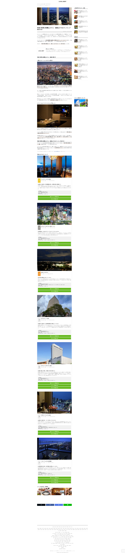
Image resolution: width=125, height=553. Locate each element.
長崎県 (83, 529)
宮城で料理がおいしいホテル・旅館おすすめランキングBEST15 (83, 22)
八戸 (57, 533)
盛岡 (60, 533)
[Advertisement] (54, 514)
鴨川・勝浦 (54, 536)
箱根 (64, 536)
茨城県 (54, 528)
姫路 (63, 543)
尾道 (68, 543)
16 (62, 315)
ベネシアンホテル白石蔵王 (46, 461)
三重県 (41, 529)
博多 (57, 545)
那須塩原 (61, 535)
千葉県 (63, 528)
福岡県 (78, 529)
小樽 (57, 532)
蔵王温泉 (69, 533)
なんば (64, 542)
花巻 (58, 533)
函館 (59, 532)
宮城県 (71, 31)
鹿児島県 (63, 530)
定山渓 (64, 532)
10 (55, 315)
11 (56, 315)
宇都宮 (71, 535)
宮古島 (61, 546)
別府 (65, 545)
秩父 (51, 536)
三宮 (61, 543)
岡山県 (62, 529)
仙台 (62, 533)
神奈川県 (68, 528)
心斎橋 (62, 542)
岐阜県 (84, 528)
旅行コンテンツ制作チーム (50, 48)
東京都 (66, 528)
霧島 (67, 545)
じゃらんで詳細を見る (54, 385)
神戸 (51, 543)
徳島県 (69, 529)
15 (62, 362)
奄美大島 (70, 545)
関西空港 (62, 547)
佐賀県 (80, 529)
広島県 (64, 529)
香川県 (71, 529)
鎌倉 (70, 536)
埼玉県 (61, 528)
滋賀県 (43, 529)
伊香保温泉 (56, 535)
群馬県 (59, 528)
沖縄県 (65, 530)
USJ (55, 542)
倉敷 (66, 543)
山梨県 (80, 528)
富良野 (68, 532)
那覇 (63, 546)
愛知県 (39, 529)
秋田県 (47, 528)
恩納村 (65, 546)
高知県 (76, 529)
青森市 (55, 533)
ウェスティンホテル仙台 (46, 179)
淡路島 (54, 543)
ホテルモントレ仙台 (45, 318)
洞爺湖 (66, 532)
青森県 (40, 528)
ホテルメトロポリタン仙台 (46, 365)
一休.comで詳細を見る (54, 291)
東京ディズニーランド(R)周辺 (59, 536)
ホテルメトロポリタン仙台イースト (48, 226)
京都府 (45, 529)
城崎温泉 (56, 543)
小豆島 (61, 544)
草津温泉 (53, 535)
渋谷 (57, 534)
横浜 (68, 536)
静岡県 (87, 528)
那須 (69, 535)
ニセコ (61, 532)
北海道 (38, 528)
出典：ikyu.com (69, 24)
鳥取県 (57, 529)
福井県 (78, 528)
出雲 (55, 545)
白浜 (65, 543)
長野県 (82, 528)
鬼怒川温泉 (67, 535)
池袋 (65, 534)
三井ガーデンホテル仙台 (46, 415)
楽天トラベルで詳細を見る (54, 196)
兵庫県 (50, 529)
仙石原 (67, 536)
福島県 (52, 528)
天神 (59, 545)
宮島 (70, 543)
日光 (58, 535)
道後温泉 (63, 544)
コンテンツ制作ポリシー (57, 151)
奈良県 (52, 529)
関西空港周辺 (67, 542)
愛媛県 (74, 529)
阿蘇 (54, 545)
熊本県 (85, 529)
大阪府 (48, 529)
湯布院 (64, 545)
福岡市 (61, 545)
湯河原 (72, 536)
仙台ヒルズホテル (44, 272)
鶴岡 (71, 533)
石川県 (75, 528)
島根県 (60, 529)
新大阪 (60, 542)
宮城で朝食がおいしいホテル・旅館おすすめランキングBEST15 (83, 11)
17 (63, 315)
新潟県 (71, 528)
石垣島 (59, 546)
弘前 (53, 533)
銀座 (55, 534)
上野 (58, 534)
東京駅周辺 (68, 534)
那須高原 (64, 535)
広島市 (72, 543)
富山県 (73, 528)
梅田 (57, 542)
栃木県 (56, 528)
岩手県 (43, 528)
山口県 (67, 529)
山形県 (49, 528)
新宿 (62, 534)
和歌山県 (55, 529)
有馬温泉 (59, 543)
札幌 (55, 532)
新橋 (60, 534)
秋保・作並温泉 (65, 533)
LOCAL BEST (62, 1)
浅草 (64, 534)
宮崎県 (60, 530)
